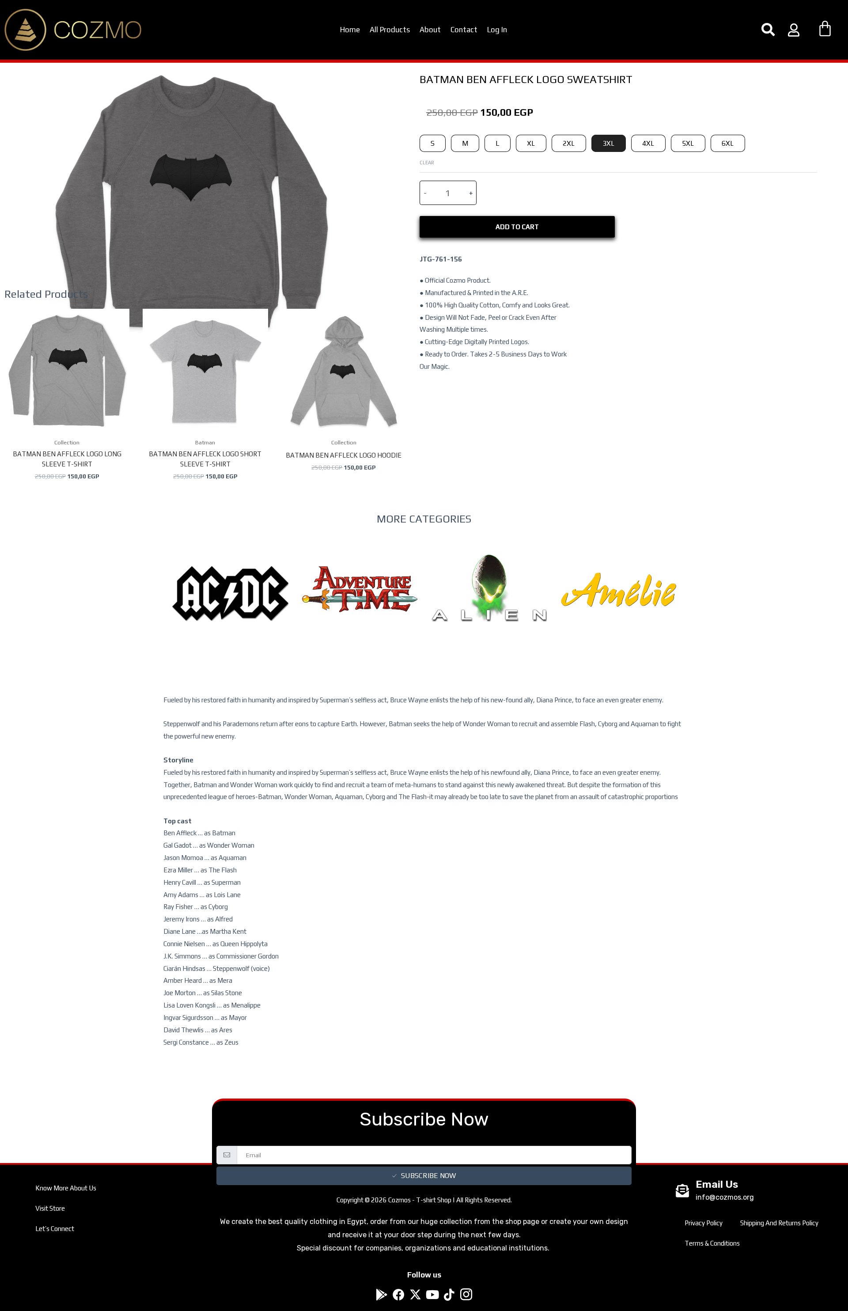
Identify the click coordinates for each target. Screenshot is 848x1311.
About (430, 29)
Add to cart (517, 227)
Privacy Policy (704, 1223)
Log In (497, 29)
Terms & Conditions (712, 1243)
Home (350, 29)
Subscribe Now (428, 1175)
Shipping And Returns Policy (779, 1223)
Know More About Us (65, 1188)
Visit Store (50, 1208)
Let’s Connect (54, 1228)
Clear (427, 162)
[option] (230, 611)
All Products (390, 29)
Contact (463, 29)
